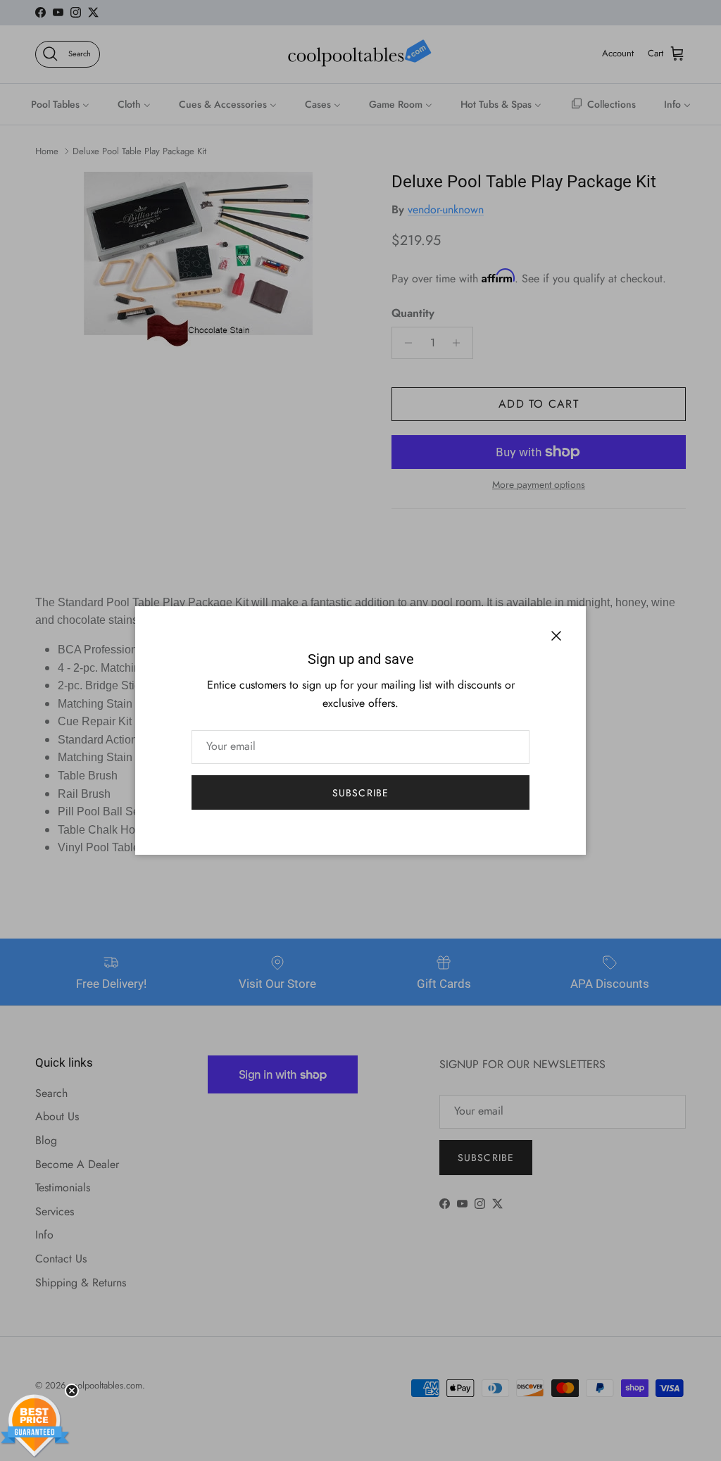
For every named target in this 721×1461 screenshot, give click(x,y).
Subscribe (360, 793)
